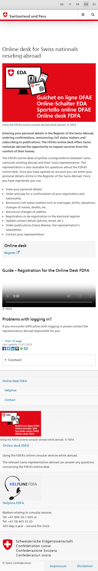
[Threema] (17, 348)
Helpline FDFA (13, 503)
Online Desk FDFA (15, 380)
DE (62, 4)
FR (77, 4)
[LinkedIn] (13, 348)
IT (70, 4)
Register (9, 253)
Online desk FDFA (16, 445)
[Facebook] (4, 348)
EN (86, 4)
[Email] (26, 348)
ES (94, 4)
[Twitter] (9, 348)
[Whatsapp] (22, 348)
